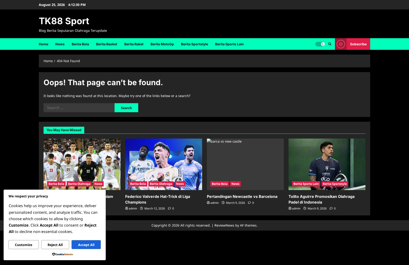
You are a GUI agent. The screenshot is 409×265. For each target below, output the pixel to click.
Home (43, 44)
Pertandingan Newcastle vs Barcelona (242, 196)
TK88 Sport (64, 20)
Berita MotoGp (162, 44)
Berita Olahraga (79, 184)
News (60, 44)
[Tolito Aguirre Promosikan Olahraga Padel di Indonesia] (327, 164)
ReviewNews (224, 225)
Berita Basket (106, 44)
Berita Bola (80, 44)
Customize (23, 244)
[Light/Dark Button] (320, 44)
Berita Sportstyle (194, 44)
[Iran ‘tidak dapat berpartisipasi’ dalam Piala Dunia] (82, 164)
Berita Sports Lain (229, 44)
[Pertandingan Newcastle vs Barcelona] (245, 164)
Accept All (86, 244)
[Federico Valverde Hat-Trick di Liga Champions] (163, 164)
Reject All (55, 244)
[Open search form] (329, 44)
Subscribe (358, 44)
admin (133, 208)
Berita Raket (133, 44)
